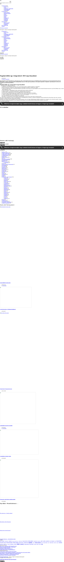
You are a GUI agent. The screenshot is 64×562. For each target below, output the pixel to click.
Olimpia (3, 170)
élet (42, 544)
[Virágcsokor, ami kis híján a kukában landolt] (19, 497)
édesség (40, 544)
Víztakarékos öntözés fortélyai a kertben (6, 548)
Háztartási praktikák (5, 159)
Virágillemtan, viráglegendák (8, 34)
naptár (30, 542)
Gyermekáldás (6, 183)
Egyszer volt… (6, 32)
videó (18, 544)
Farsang (5, 182)
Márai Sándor (16, 542)
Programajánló (4, 171)
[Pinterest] (3, 145)
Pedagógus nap (6, 192)
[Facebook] (0, 145)
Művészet (3, 168)
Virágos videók (6, 35)
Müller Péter (26, 542)
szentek (57, 542)
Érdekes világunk (5, 157)
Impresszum (10, 559)
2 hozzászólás (4, 285)
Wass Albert (31, 544)
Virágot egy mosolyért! (5, 79)
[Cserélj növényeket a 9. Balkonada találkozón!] (15, 307)
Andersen (10, 541)
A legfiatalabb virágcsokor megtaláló (6, 425)
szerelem (60, 542)
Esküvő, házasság (7, 37)
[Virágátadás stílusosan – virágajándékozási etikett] (4, 538)
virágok (22, 544)
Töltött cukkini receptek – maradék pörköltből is (7, 549)
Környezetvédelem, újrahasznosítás (7, 164)
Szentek (3, 173)
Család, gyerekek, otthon (6, 153)
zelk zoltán (35, 544)
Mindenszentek (6, 189)
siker (48, 542)
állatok (37, 544)
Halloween (5, 184)
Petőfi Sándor (38, 542)
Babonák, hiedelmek (5, 152)
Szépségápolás (4, 174)
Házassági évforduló (7, 38)
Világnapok (6, 45)
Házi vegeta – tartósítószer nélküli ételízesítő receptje (8, 546)
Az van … (3, 151)
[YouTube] (3, 561)
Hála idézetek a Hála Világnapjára (5, 521)
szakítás (55, 542)
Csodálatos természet (5, 155)
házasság (52, 541)
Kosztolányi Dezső (3, 542)
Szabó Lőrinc (52, 542)
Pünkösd (5, 193)
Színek (3, 175)
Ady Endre (2, 541)
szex (6, 544)
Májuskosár (6, 188)
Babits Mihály (30, 541)
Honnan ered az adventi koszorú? (5, 530)
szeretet (4, 544)
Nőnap (5, 42)
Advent (5, 177)
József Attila (58, 541)
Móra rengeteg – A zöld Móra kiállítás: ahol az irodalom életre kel (10, 553)
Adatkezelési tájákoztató (4, 559)
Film (2, 158)
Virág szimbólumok (5, 201)
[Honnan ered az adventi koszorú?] (4, 529)
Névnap (5, 41)
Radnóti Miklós (45, 542)
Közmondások (6, 48)
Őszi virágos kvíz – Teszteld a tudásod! (6, 513)
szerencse (1, 544)
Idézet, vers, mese (7, 47)
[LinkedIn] (4, 145)
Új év (5, 196)
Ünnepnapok (4, 36)
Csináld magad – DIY (5, 154)
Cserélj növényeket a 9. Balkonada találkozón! (8, 309)
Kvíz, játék (3, 166)
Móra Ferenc (21, 542)
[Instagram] (1, 561)
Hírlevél (3, 51)
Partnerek (14, 559)
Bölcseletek (4, 46)
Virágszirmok (4, 31)
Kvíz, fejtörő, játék (5, 50)
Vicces (5, 33)
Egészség (3, 156)
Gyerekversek (6, 162)
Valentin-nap (6, 44)
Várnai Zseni (26, 544)
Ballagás (5, 180)
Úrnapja (5, 197)
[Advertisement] (32, 67)
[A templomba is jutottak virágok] (19, 454)
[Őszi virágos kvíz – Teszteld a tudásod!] (4, 512)
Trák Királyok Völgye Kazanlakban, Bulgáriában (8, 555)
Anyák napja (6, 178)
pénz (42, 542)
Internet (3, 163)
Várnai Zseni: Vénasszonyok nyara (6, 388)
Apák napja (6, 179)
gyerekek (47, 541)
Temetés (5, 195)
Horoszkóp (4, 160)
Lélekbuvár (6, 49)
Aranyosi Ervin (25, 541)
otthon (33, 542)
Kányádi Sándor (9, 542)
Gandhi (44, 541)
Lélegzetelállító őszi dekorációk (5, 282)
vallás (15, 544)
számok (9, 544)
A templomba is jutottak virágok (5, 456)
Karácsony (5, 40)
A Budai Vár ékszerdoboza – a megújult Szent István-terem (9, 554)
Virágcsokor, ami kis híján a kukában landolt (7, 499)
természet (12, 544)
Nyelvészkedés (4, 169)
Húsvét (5, 39)
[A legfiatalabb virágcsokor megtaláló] (18, 423)
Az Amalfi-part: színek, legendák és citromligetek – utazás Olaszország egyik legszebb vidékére (15, 552)
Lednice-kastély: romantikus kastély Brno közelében (8, 551)
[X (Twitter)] (1, 145)
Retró (3, 172)
